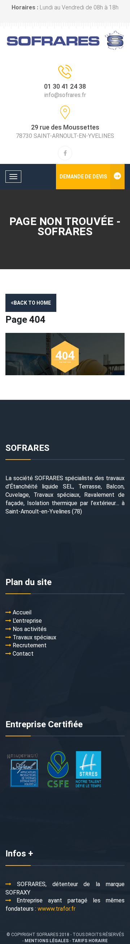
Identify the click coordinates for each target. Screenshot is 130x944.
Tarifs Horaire (90, 940)
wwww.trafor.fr (56, 908)
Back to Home (32, 303)
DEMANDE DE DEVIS (83, 176)
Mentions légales (47, 940)
